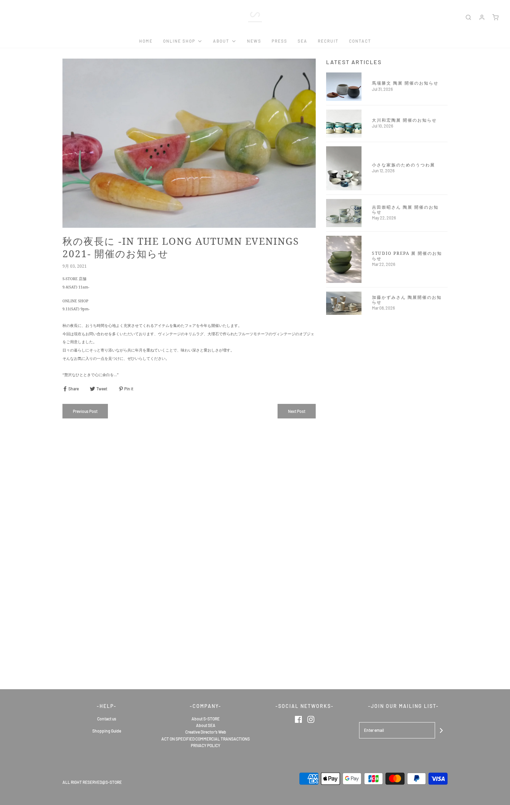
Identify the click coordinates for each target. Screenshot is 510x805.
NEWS (254, 40)
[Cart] (495, 17)
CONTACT (360, 40)
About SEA (205, 725)
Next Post (296, 411)
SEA (302, 40)
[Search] (468, 17)
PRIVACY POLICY (205, 745)
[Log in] (482, 17)
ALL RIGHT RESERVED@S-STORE (92, 782)
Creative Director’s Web (205, 731)
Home (146, 40)
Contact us (106, 718)
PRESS (279, 40)
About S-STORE (206, 718)
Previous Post (85, 411)
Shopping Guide (106, 730)
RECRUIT (328, 40)
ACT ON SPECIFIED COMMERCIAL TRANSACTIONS (205, 738)
